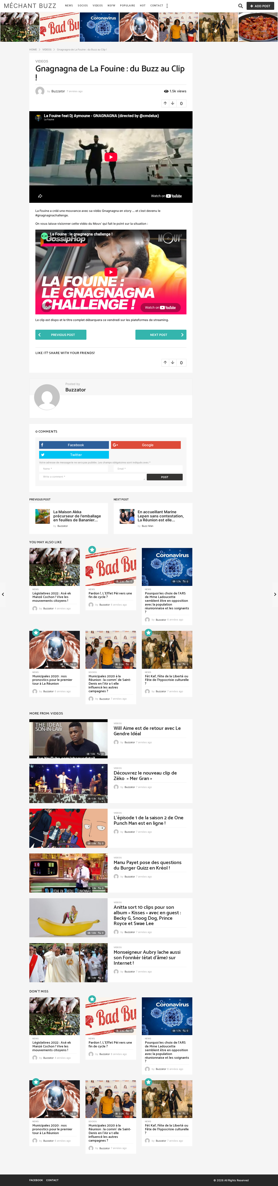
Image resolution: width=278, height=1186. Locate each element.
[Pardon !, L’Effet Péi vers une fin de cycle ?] (110, 567)
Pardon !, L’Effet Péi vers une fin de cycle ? (110, 595)
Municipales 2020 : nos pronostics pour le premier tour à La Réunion (52, 680)
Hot (143, 6)
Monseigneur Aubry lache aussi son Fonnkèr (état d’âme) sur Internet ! (147, 957)
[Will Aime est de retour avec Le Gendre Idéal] (68, 738)
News (69, 6)
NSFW (111, 6)
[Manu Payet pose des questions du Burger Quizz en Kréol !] (68, 873)
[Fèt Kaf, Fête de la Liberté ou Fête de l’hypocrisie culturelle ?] (167, 650)
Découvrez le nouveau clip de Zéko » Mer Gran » (145, 776)
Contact (156, 6)
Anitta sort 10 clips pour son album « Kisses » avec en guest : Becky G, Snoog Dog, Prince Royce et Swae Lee (147, 915)
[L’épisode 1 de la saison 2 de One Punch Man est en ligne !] (68, 828)
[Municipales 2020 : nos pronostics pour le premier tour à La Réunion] (54, 650)
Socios (83, 6)
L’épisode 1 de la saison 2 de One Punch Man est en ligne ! (148, 820)
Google (148, 445)
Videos (98, 6)
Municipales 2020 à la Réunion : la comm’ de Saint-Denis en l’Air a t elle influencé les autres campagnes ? (110, 684)
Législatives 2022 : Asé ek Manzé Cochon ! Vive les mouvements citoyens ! (51, 597)
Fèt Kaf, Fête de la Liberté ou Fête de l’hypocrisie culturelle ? (167, 680)
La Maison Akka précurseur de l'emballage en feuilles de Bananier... (77, 516)
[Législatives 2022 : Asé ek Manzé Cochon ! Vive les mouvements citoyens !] (54, 567)
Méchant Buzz (30, 5)
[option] (20, 27)
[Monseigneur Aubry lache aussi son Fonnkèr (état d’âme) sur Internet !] (68, 962)
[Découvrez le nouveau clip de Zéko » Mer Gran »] (68, 783)
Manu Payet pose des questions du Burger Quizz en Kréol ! (148, 865)
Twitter (76, 455)
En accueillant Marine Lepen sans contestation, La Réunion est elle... (161, 516)
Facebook (76, 445)
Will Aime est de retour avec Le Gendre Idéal (147, 731)
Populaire (127, 6)
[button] (167, 6)
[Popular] (92, 549)
